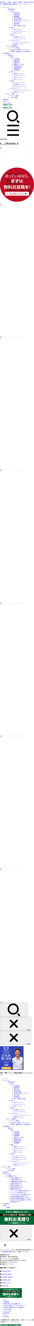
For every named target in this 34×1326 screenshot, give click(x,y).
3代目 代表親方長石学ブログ (19, 1196)
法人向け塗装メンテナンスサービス (14, 1305)
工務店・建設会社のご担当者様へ (13, 1307)
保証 (4, 101)
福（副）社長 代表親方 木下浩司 (20, 1200)
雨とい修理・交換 (19, 25)
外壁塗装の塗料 (6, 1271)
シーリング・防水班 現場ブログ (20, 1190)
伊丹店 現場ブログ (16, 1178)
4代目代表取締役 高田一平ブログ (20, 1198)
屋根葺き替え (18, 66)
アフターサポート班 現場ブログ (20, 1194)
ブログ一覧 (6, 1174)
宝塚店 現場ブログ (16, 1183)
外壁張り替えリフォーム (21, 20)
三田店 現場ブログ (16, 1179)
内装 (11, 27)
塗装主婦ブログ (15, 1202)
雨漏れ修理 (17, 68)
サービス (6, 7)
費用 (8, 1207)
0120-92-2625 (13, 1262)
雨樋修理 (17, 70)
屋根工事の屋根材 (7, 1274)
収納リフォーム (19, 73)
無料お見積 (5, 1285)
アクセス (10, 1264)
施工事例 (6, 53)
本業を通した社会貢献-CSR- (12, 1304)
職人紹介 (6, 99)
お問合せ (6, 1316)
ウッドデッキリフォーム (21, 42)
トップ (5, 1078)
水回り (12, 35)
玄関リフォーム (19, 44)
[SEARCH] (13, 122)
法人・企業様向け (12, 46)
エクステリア (14, 40)
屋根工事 (17, 62)
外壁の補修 (17, 18)
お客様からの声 (6, 1283)
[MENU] (13, 136)
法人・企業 (10, 94)
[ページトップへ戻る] (21, 1325)
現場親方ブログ (12, 1176)
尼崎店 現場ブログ (16, 1185)
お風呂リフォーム (19, 37)
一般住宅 (10, 55)
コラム (5, 1315)
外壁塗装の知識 (6, 1280)
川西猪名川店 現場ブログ (18, 1181)
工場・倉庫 (13, 97)
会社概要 (6, 1302)
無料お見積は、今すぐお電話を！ (10, 1325)
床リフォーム (18, 29)
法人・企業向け (12, 1119)
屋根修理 (17, 16)
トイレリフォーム (19, 38)
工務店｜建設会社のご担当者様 (20, 51)
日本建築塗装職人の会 (8, 1251)
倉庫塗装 (17, 24)
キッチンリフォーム (20, 86)
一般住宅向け (11, 9)
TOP (4, 1300)
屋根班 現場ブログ (16, 1189)
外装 (11, 11)
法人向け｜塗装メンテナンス (19, 49)
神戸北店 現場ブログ (16, 1187)
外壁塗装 (17, 13)
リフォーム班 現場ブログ (18, 1192)
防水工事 (17, 22)
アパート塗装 (14, 48)
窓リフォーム (18, 33)
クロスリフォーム (19, 31)
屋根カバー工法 (19, 64)
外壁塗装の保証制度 (7, 1277)
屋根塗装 (17, 14)
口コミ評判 (6, 103)
